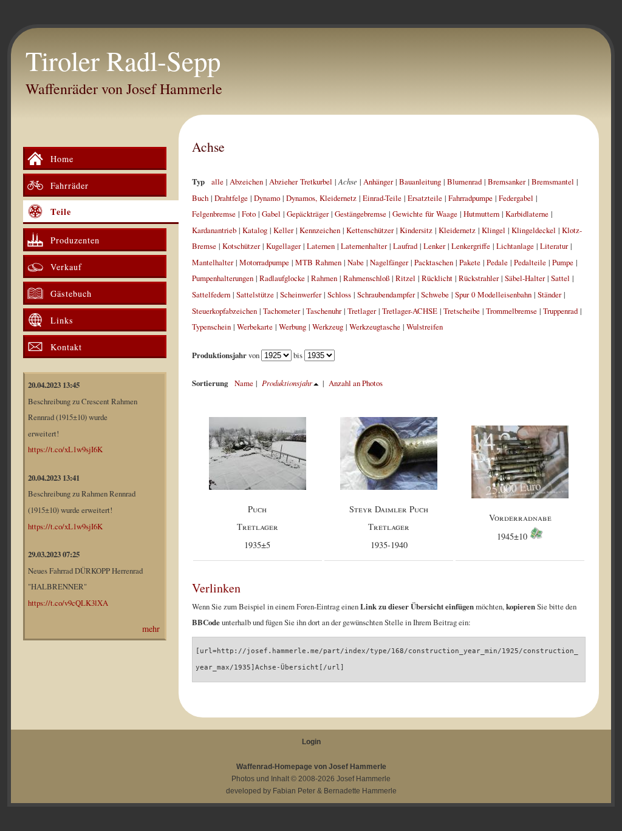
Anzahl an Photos (356, 383)
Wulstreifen (424, 326)
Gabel (271, 213)
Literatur (554, 245)
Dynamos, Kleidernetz (321, 197)
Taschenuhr (323, 310)
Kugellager (283, 245)
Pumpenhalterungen (222, 278)
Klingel (493, 230)
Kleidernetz (457, 230)
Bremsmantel (552, 181)
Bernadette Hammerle (360, 791)
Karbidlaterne (527, 213)
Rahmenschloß (366, 278)
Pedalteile (530, 262)
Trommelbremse (511, 310)
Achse (208, 146)
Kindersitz (416, 230)
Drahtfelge (231, 197)
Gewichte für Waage (424, 213)
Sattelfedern (211, 294)
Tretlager (361, 310)
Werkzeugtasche (374, 326)
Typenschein (211, 326)
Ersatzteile (425, 197)
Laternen (321, 245)
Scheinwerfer (300, 294)
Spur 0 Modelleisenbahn (493, 294)
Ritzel (405, 278)
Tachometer (281, 310)
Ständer (549, 294)
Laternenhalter (364, 245)
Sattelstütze (255, 294)
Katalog (254, 230)
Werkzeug (327, 326)
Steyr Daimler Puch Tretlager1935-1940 (388, 527)
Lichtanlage (515, 245)
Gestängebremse (360, 213)
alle (217, 181)
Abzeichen (246, 181)
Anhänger (378, 181)
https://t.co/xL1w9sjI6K (65, 449)
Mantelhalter (212, 262)
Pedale (497, 262)
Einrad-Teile (382, 197)
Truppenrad (560, 310)
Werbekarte (255, 326)
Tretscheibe (461, 310)
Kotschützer (241, 245)
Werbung (292, 326)
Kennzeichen (319, 230)
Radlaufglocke (282, 278)
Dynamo (267, 197)
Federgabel (516, 197)
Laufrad (405, 245)
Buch (200, 197)
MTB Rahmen (318, 262)
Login (311, 742)
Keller (283, 230)
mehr (151, 628)
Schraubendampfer (386, 294)
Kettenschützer (370, 230)
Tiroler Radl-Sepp (123, 60)
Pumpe (562, 262)
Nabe (355, 262)
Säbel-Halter (525, 278)
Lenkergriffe (470, 245)
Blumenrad (464, 181)
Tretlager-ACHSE (409, 310)
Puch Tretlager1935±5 (257, 527)
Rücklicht (437, 278)
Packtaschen (433, 262)
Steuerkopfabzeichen (224, 310)
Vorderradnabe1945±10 (520, 527)
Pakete (469, 262)
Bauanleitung (420, 181)
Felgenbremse (214, 213)
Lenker (434, 245)
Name (243, 383)
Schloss (339, 294)
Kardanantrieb (214, 230)
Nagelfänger (389, 262)
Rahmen (324, 278)
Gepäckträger (308, 213)
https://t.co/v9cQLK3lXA (68, 602)
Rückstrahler (479, 278)
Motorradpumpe (264, 262)
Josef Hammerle (364, 779)
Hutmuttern (481, 213)
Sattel (560, 278)
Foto (249, 213)
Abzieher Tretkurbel (300, 181)
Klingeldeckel (533, 230)
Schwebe (435, 294)
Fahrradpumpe (470, 197)
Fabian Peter (294, 791)
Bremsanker (506, 181)
